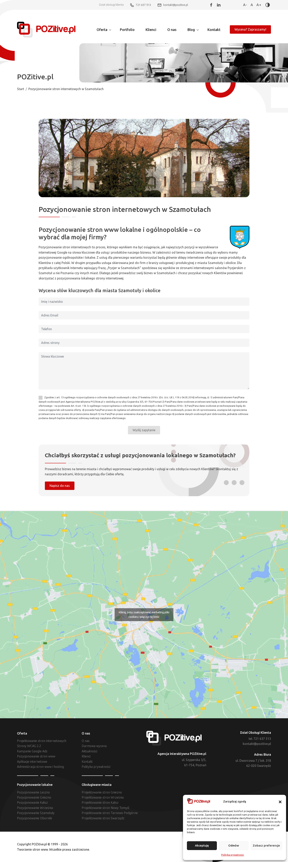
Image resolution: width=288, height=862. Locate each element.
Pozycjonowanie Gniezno (34, 797)
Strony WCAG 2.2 (29, 746)
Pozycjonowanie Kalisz (32, 802)
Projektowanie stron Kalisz (100, 802)
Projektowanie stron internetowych (41, 741)
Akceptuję (202, 845)
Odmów (233, 845)
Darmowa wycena (94, 746)
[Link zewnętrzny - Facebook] (211, 5)
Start (20, 89)
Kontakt (213, 30)
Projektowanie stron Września (103, 797)
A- (245, 5)
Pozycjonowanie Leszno (33, 792)
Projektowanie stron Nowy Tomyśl (105, 808)
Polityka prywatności (232, 855)
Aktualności (89, 751)
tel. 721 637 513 (260, 738)
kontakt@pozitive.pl (175, 4)
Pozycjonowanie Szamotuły (35, 813)
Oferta (102, 30)
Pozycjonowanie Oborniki (34, 818)
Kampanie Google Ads (32, 751)
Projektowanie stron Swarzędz (103, 818)
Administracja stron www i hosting (40, 766)
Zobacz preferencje (266, 845)
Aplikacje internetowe (32, 761)
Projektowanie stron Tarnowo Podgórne (110, 813)
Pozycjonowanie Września (35, 808)
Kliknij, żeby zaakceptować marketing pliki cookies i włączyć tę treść (144, 614)
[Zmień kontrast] (267, 5)
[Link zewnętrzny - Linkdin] (218, 5)
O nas (172, 30)
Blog (191, 30)
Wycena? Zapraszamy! (250, 29)
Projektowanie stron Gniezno (102, 792)
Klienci (151, 30)
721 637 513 (143, 4)
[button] (280, 802)
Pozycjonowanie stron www (36, 756)
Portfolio (127, 30)
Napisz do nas (60, 485)
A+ (259, 5)
